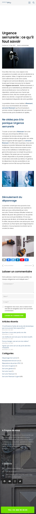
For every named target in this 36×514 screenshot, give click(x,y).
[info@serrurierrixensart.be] (4, 468)
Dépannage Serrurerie (9, 358)
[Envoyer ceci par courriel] (4, 259)
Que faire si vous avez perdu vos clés (14, 332)
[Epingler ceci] (22, 259)
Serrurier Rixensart (8, 374)
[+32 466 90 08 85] (4, 471)
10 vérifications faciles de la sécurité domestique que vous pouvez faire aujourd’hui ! (17, 327)
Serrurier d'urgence (8, 366)
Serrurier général (8, 369)
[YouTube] (9, 481)
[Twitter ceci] (13, 259)
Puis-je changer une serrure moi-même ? (15, 341)
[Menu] (29, 2)
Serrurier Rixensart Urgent (11, 376)
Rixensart (20, 132)
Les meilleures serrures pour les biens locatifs (17, 337)
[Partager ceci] (9, 259)
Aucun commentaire (23, 45)
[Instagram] (14, 481)
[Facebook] (4, 481)
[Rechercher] (33, 2)
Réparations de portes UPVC (11, 363)
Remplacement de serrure (10, 361)
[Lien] (6, 2)
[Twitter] (20, 481)
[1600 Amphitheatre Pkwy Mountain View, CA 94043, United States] (4, 476)
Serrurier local (6, 371)
